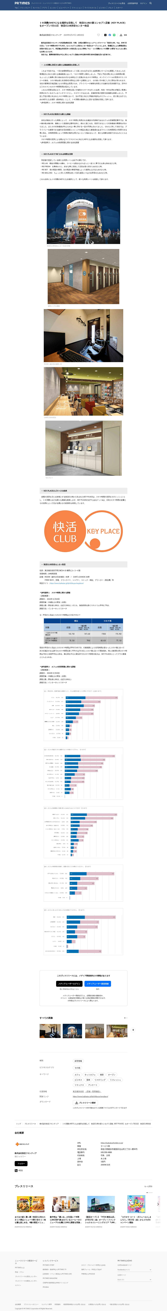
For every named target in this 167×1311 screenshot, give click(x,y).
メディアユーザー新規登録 (98, 984)
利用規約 (58, 1304)
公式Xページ (122, 1275)
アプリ (44, 7)
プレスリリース (30, 1124)
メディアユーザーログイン (69, 984)
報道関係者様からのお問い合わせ (74, 1304)
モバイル (36, 7)
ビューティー (64, 7)
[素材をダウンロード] (121, 35)
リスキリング (100, 1080)
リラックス (79, 1085)
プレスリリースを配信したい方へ (26, 1281)
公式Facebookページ (124, 1265)
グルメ (110, 7)
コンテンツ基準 (46, 1304)
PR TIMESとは (19, 1268)
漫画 (88, 1080)
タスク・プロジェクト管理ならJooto (93, 1265)
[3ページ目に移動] (149, 1192)
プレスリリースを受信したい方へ (26, 1276)
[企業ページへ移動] (22, 1145)
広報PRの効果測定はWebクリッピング (55, 1283)
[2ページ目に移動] (148, 1192)
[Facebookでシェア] (110, 35)
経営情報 (78, 1061)
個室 (102, 1075)
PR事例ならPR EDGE (88, 1274)
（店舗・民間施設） (93, 1091)
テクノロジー (25, 7)
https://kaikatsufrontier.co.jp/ (112, 1143)
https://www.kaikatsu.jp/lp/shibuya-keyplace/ (67, 583)
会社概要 (18, 1304)
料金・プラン (19, 1272)
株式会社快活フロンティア (49, 1124)
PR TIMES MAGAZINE (50, 1278)
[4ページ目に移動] (150, 1192)
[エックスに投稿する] (105, 35)
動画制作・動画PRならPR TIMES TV (54, 1269)
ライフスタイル (90, 7)
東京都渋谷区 (78, 1091)
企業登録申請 (133, 3)
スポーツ (119, 7)
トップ (18, 1124)
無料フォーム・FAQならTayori (91, 1269)
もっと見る (148, 1186)
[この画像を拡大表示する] (50, 1031)
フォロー (21, 1164)
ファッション (77, 7)
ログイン (143, 3)
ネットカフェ (90, 1075)
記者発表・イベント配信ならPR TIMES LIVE (57, 1274)
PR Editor (46, 1287)
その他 (77, 1068)
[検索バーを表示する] (150, 3)
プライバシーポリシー (31, 1304)
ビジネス (102, 7)
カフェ (77, 1075)
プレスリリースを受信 (116, 3)
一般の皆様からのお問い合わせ (119, 1304)
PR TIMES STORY (48, 1265)
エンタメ (53, 7)
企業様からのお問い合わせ (97, 1304)
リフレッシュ (115, 1080)
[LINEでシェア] (114, 35)
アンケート (92, 1085)
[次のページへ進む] (133, 1029)
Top (16, 7)
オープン (111, 1075)
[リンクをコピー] (125, 35)
